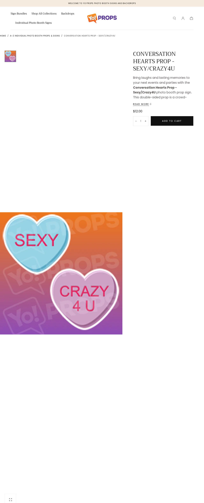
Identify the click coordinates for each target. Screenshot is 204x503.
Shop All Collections (44, 14)
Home (3, 35)
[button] (174, 18)
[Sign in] (183, 18)
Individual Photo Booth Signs (33, 23)
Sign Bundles (19, 14)
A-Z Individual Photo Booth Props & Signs (35, 35)
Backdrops (67, 14)
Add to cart (172, 121)
